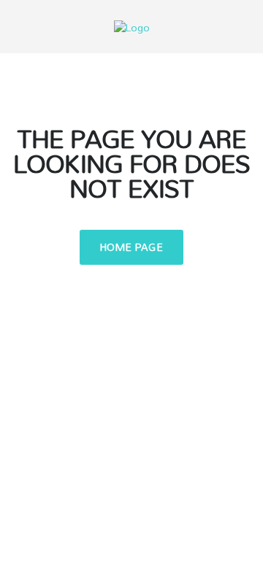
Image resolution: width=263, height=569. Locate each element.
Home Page (131, 247)
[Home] (132, 26)
